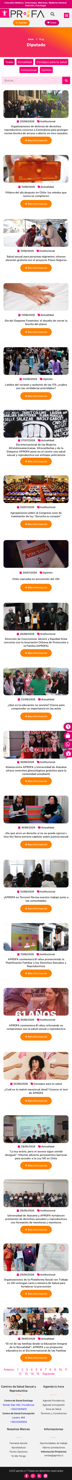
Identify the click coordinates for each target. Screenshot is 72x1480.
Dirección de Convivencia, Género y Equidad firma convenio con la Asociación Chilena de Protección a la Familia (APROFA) (36, 642)
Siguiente (48, 1373)
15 (38, 1373)
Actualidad (25, 62)
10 (60, 1369)
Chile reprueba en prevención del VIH (36, 578)
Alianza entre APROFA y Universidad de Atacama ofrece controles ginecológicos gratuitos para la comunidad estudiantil (36, 770)
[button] (4, 13)
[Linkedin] (45, 1476)
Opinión (46, 70)
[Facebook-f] (26, 1476)
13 (26, 1373)
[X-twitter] (39, 1476)
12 (20, 1373)
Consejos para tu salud (52, 62)
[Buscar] (66, 80)
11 (66, 1369)
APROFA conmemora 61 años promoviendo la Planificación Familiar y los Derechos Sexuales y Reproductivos (36, 963)
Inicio (31, 39)
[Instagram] (32, 1476)
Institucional (29, 70)
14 (32, 1373)
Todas (9, 62)
